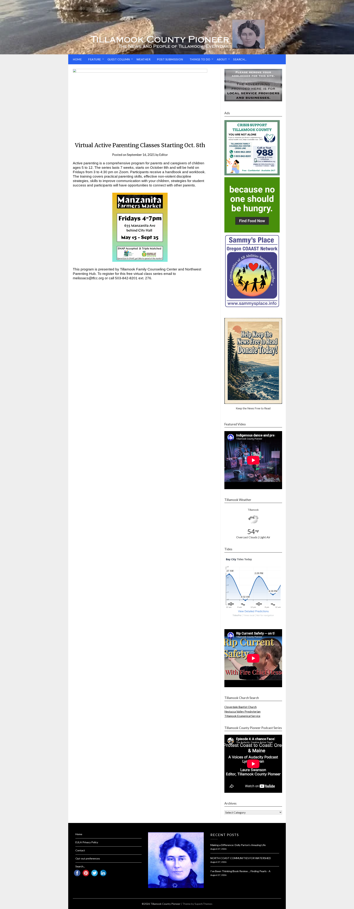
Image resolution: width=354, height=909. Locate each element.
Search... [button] (240, 59)
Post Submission (170, 59)
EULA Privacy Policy (86, 842)
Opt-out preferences (87, 858)
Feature (94, 59)
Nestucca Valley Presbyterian (242, 711)
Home (77, 59)
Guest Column (118, 59)
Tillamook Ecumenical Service (242, 716)
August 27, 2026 (218, 848)
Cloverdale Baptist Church (240, 707)
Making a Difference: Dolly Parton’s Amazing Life (238, 845)
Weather (143, 59)
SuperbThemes (203, 903)
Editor (163, 155)
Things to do (200, 59)
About (222, 59)
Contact (80, 850)
